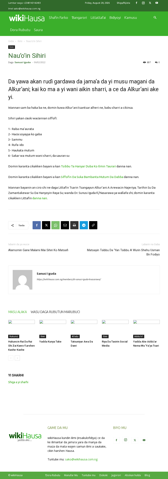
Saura (38, 30)
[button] (155, 18)
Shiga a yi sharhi (18, 382)
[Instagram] (143, 3)
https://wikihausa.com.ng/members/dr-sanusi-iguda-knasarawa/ (69, 279)
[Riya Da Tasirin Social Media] (115, 329)
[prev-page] (10, 357)
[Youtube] (157, 3)
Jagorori (116, 475)
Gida (11, 41)
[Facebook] (136, 3)
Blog (147, 475)
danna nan (39, 198)
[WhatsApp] (55, 225)
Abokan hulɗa (133, 475)
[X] (150, 3)
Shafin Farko (58, 17)
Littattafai (98, 17)
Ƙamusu (130, 17)
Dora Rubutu (20, 30)
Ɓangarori (79, 17)
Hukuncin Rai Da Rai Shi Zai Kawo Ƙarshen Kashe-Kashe (21, 345)
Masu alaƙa (17, 312)
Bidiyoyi (115, 17)
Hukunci (13, 336)
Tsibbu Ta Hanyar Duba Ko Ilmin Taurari (88, 166)
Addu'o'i (138, 336)
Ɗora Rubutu (52, 475)
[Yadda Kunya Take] (52, 329)
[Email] (65, 225)
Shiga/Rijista (123, 3)
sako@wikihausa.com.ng (27, 8)
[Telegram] (84, 225)
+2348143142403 (32, 2)
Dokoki (103, 475)
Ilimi (20, 41)
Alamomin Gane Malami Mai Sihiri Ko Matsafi (38, 250)
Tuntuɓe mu (88, 475)
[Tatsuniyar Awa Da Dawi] (84, 329)
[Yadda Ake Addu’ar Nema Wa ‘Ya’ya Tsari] (146, 329)
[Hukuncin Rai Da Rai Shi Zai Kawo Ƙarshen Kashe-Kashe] (21, 329)
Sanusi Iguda (23, 62)
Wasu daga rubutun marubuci (55, 312)
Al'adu (75, 336)
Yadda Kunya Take (50, 341)
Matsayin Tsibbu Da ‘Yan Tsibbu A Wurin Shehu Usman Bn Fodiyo (123, 252)
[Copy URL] (93, 225)
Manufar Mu (71, 475)
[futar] (74, 225)
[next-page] (17, 357)
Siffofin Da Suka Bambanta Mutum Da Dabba (92, 177)
